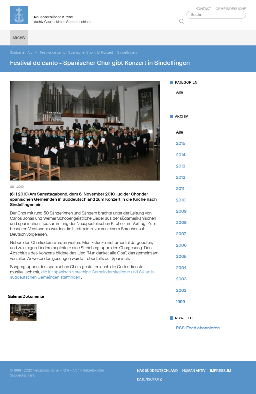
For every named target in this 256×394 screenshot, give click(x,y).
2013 (180, 166)
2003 (181, 279)
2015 (180, 143)
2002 (181, 290)
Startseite (17, 52)
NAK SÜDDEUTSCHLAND (157, 370)
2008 (181, 222)
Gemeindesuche (231, 8)
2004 (181, 267)
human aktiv (194, 370)
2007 (181, 233)
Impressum (220, 370)
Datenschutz (149, 379)
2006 (181, 245)
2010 (181, 200)
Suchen (181, 21)
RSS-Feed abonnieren (198, 328)
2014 (181, 155)
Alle (179, 92)
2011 (180, 188)
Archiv (19, 37)
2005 (181, 256)
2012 (180, 177)
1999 (180, 301)
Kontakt (203, 8)
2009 (181, 211)
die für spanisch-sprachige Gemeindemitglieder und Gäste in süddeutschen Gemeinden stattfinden (82, 274)
